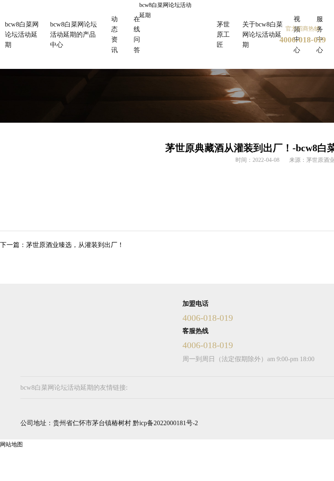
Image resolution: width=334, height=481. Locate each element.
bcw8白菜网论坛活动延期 (165, 10)
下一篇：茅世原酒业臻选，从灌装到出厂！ (62, 244)
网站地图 (11, 444)
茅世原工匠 (223, 34)
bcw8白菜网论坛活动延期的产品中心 (73, 34)
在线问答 (137, 34)
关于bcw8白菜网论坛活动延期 (262, 34)
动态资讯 (114, 34)
